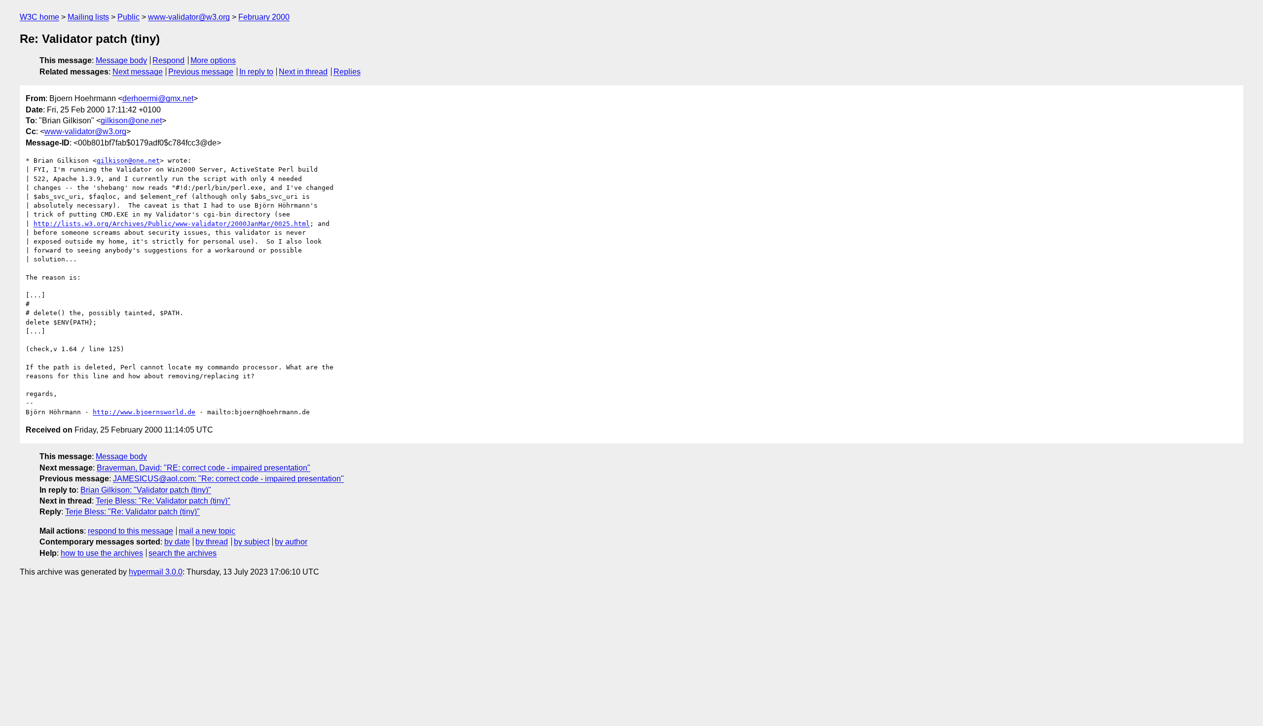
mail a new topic (207, 531)
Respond (168, 60)
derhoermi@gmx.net (157, 98)
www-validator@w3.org (189, 17)
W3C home (39, 17)
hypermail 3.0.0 (156, 572)
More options (213, 60)
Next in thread (303, 72)
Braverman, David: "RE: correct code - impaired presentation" (203, 468)
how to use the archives (102, 553)
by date (177, 542)
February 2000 (264, 17)
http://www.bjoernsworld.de (144, 412)
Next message (137, 72)
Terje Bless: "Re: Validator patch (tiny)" (163, 501)
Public (128, 17)
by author (291, 542)
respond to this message (130, 531)
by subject (251, 542)
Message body (121, 60)
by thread (211, 542)
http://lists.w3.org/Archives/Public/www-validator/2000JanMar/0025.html (172, 223)
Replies (347, 72)
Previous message (200, 72)
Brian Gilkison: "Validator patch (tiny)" (145, 490)
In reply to (256, 72)
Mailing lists (88, 17)
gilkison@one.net (131, 120)
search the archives (183, 553)
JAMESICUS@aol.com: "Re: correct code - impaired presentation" (228, 478)
